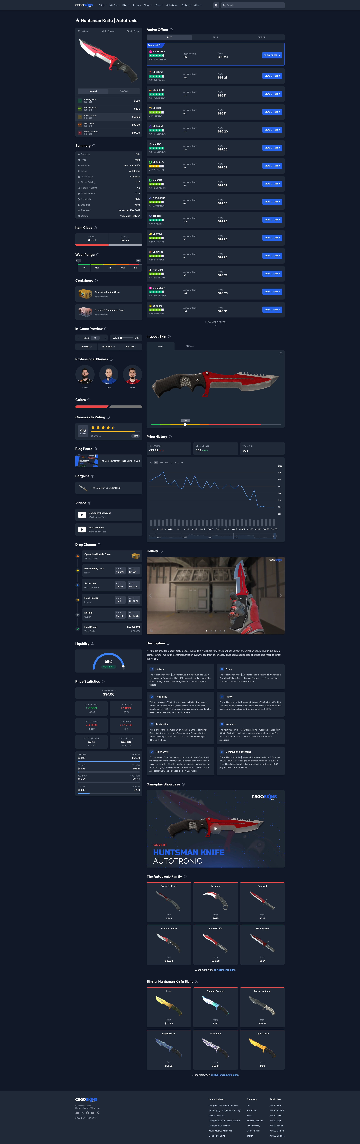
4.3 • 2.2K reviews (157, 80)
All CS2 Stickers (277, 1110)
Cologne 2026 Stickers (219, 1125)
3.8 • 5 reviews (156, 116)
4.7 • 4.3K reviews (157, 134)
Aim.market (159, 197)
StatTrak (124, 91)
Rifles (125, 5)
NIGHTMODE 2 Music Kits (220, 1131)
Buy (169, 37)
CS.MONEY (159, 51)
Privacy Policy (253, 1125)
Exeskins (157, 305)
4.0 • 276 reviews (157, 277)
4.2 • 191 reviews (156, 242)
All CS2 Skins (276, 1105)
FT (109, 267)
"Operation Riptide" (130, 216)
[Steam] (99, 1112)
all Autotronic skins (224, 969)
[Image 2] (211, 631)
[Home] (86, 5)
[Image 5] (224, 631)
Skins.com (158, 161)
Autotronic (134, 171)
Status (250, 1115)
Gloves (147, 5)
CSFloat (157, 143)
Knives (136, 5)
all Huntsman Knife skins (224, 1074)
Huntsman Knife (132, 165)
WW (123, 267)
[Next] (105, 338)
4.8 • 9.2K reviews (157, 152)
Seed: (86, 337)
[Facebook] (88, 1112)
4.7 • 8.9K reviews (157, 59)
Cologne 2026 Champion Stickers (224, 1120)
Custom (129, 347)
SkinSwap (158, 72)
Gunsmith (135, 176)
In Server (109, 31)
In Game (85, 31)
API (248, 1105)
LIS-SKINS (158, 90)
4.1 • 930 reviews (157, 206)
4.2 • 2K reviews (156, 259)
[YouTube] (94, 1112)
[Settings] (216, 5)
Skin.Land (158, 125)
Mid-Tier (113, 5)
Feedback (251, 1110)
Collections (171, 5)
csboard (157, 215)
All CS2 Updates (277, 1136)
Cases (158, 5)
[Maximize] (281, 353)
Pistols (101, 5)
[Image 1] (206, 631)
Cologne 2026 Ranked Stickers (223, 1105)
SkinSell (157, 107)
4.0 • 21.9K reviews (157, 188)
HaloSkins (158, 269)
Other (197, 5)
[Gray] (125, 406)
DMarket (157, 179)
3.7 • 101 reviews (156, 170)
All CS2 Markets (277, 1131)
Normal (93, 91)
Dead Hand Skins (217, 1136)
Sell (216, 37)
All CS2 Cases (276, 1115)
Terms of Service (255, 1120)
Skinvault (157, 233)
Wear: (116, 337)
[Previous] (78, 338)
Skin (138, 154)
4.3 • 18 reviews (156, 224)
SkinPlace (158, 251)
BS (135, 267)
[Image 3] (215, 631)
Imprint (250, 1136)
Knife (137, 159)
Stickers (185, 5)
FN (84, 267)
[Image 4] (220, 631)
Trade (261, 37)
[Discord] (78, 1112)
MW (97, 267)
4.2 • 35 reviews (156, 313)
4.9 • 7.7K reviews (157, 98)
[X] (83, 1112)
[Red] (92, 406)
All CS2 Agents (276, 1125)
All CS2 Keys (275, 1120)
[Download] (151, 630)
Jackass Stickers (217, 1115)
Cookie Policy (253, 1131)
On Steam (135, 31)
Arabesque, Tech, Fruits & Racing (224, 1110)
